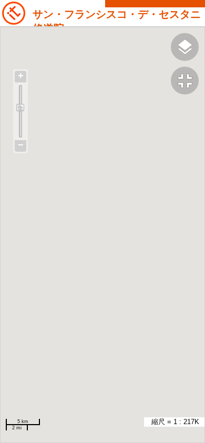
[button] (188, 82)
